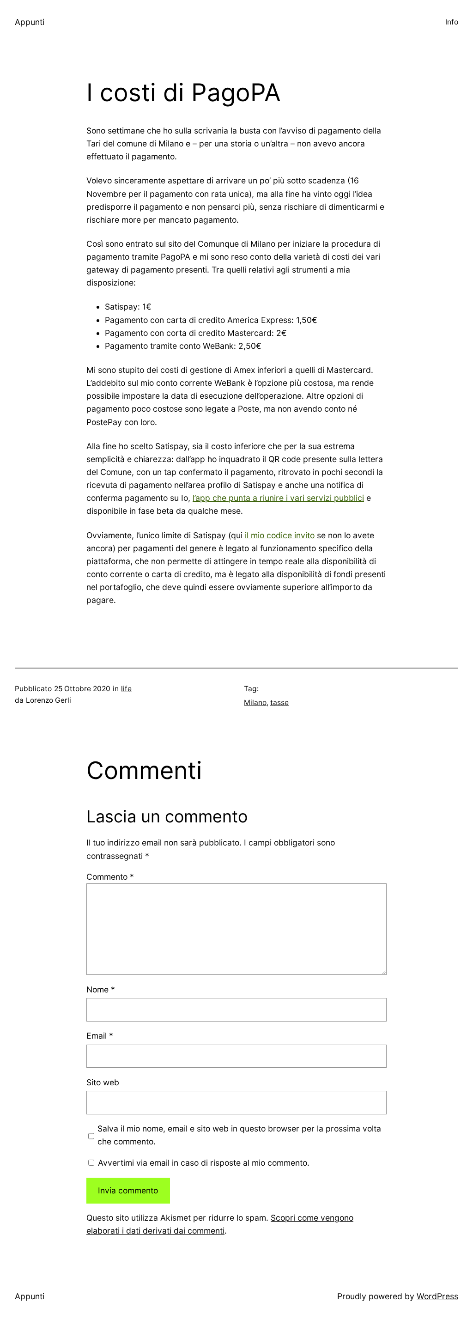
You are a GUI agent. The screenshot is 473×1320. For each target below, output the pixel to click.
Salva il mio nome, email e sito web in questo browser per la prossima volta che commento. (239, 1135)
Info (451, 22)
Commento (110, 877)
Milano (255, 702)
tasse (279, 702)
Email (99, 1035)
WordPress (437, 1296)
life (126, 688)
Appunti (29, 22)
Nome (100, 989)
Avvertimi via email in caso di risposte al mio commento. (203, 1163)
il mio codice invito (280, 535)
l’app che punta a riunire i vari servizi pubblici (278, 498)
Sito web (102, 1082)
